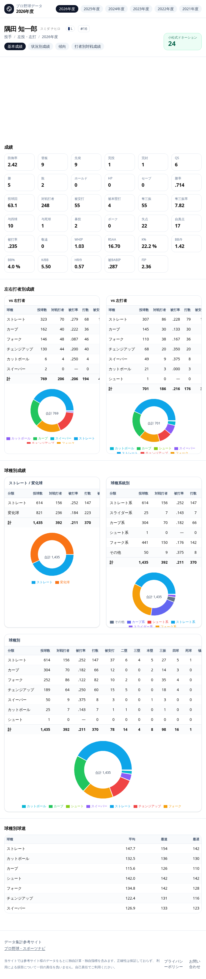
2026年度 (67, 8)
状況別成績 (40, 46)
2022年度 (166, 8)
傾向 (62, 46)
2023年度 (141, 8)
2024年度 (116, 8)
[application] (52, 414)
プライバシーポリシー (173, 964)
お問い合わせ (194, 964)
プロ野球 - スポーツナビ (24, 948)
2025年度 (92, 8)
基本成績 (15, 46)
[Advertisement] (103, 103)
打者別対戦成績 (88, 46)
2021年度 (190, 8)
